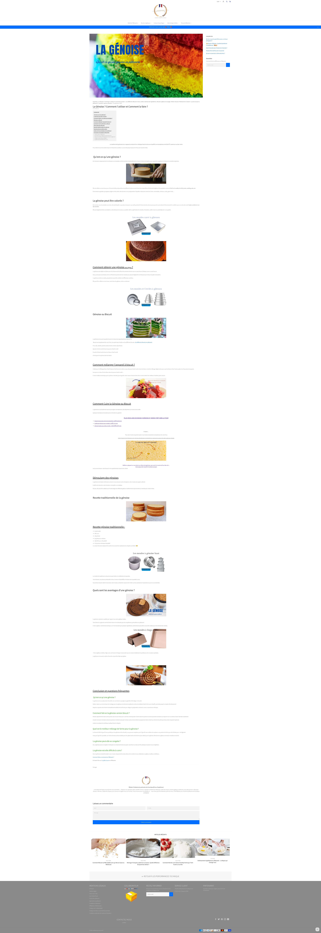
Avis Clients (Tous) (93, 896)
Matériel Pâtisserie (133, 23)
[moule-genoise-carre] (146, 235)
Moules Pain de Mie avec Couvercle (215, 50)
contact (124, 922)
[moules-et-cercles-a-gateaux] (146, 307)
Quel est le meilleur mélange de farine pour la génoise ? (104, 136)
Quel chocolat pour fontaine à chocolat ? (216, 48)
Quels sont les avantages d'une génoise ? (102, 131)
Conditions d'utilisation (94, 903)
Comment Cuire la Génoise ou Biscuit (102, 123)
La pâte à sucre (105, 760)
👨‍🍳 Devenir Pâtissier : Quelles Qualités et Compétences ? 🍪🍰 (216, 44)
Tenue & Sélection (186, 23)
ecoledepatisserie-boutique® (97, 930)
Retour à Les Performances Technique (161, 876)
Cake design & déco (172, 23)
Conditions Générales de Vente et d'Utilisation (100, 913)
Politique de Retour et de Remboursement (99, 911)
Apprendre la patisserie (95, 901)
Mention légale (92, 891)
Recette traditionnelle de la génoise (101, 127)
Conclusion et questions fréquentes (101, 132)
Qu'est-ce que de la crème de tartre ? (215, 53)
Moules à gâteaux (146, 23)
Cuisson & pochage (159, 23)
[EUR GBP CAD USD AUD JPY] (218, 2)
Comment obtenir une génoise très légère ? (103, 118)
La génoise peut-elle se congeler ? (100, 138)
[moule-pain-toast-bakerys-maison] (146, 648)
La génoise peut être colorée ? (100, 116)
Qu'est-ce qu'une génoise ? (100, 114)
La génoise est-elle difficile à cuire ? (101, 139)
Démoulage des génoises (99, 125)
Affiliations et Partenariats (95, 906)
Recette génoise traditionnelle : (100, 129)
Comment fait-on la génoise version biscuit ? (103, 135)
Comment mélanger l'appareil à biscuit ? (102, 122)
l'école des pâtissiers (94, 898)
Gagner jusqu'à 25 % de (219, 888)
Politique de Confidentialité (95, 908)
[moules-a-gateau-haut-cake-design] (146, 571)
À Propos (91, 888)
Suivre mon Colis (93, 893)
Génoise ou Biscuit (98, 120)
